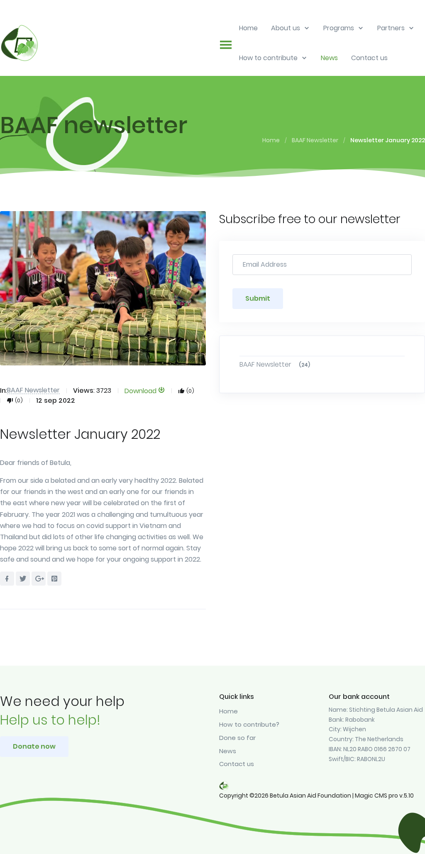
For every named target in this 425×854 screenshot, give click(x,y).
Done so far (237, 737)
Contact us (236, 763)
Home (271, 140)
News (227, 751)
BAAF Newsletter (315, 140)
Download (141, 390)
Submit (257, 298)
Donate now (34, 746)
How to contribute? (249, 724)
